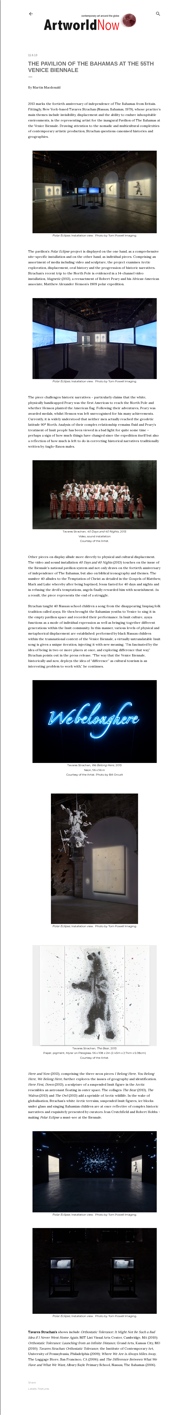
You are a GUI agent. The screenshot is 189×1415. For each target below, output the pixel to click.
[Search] (158, 12)
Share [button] (32, 1382)
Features (43, 1388)
